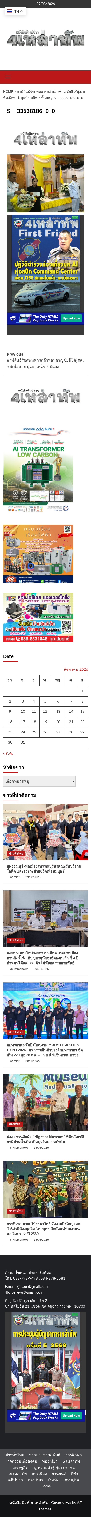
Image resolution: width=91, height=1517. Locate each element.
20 (58, 722)
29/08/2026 (33, 877)
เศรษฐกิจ (20, 1468)
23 (10, 732)
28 (71, 732)
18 (34, 722)
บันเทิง (53, 1480)
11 (34, 711)
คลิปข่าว (15, 1480)
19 (45, 722)
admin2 (15, 877)
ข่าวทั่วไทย (16, 853)
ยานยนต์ (59, 1474)
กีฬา (74, 1474)
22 (82, 722)
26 (45, 732)
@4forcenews (19, 969)
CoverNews (61, 1503)
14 (71, 711)
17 (23, 722)
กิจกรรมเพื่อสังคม (22, 1461)
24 (23, 732)
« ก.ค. (8, 753)
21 (71, 722)
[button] (8, 76)
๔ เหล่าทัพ (71, 1461)
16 (10, 722)
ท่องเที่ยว (14, 1124)
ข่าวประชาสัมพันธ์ (44, 1455)
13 (58, 711)
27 (58, 732)
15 (82, 711)
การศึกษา (73, 1455)
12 (45, 711)
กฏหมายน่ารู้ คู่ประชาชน (54, 1468)
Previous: (45, 360)
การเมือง (39, 1474)
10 (23, 711)
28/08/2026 (41, 1147)
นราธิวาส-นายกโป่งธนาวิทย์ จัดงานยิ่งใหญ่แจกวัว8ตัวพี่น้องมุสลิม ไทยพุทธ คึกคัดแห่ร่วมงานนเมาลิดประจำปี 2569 (43, 1229)
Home (46, 1486)
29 (82, 732)
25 (34, 732)
